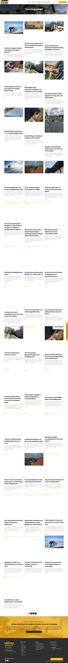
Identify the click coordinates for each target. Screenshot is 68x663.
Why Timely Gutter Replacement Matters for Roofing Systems (32, 355)
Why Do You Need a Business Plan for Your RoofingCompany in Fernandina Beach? (54, 356)
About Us (22, 644)
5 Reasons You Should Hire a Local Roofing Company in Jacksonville (53, 564)
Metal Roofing (38, 649)
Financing (39, 2)
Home (22, 643)
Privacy (59, 661)
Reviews (48, 2)
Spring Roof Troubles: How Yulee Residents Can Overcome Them (13, 564)
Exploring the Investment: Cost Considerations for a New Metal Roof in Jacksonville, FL (34, 522)
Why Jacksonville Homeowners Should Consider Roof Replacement (13, 522)
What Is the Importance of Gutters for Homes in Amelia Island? (53, 189)
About (29, 2)
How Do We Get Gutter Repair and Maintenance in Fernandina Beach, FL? (53, 274)
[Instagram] (6, 660)
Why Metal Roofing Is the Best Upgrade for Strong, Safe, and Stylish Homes (54, 95)
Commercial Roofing (39, 645)
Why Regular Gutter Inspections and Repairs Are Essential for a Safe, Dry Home (34, 89)
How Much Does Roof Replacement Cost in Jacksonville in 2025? (51, 231)
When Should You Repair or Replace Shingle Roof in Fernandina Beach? (33, 397)
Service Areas (43, 2)
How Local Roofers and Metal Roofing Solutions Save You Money (53, 312)
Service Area (23, 647)
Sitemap (62, 661)
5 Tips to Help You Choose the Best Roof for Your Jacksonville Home (54, 522)
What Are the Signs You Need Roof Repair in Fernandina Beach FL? (13, 50)
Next (38, 613)
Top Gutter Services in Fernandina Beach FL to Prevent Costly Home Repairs (13, 314)
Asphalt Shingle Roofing (40, 648)
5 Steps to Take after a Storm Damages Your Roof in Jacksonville (33, 564)
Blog (22, 653)
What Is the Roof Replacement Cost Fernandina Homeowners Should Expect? (34, 45)
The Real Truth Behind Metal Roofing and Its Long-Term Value (12, 441)
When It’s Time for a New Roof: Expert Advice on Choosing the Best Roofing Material (13, 482)
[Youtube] (8, 660)
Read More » (6, 58)
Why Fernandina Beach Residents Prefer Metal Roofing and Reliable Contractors (54, 47)
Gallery (22, 650)
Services (33, 2)
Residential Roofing (39, 643)
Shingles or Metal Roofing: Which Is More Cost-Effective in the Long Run (53, 149)
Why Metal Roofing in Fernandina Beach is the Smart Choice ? (54, 439)
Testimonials (23, 652)
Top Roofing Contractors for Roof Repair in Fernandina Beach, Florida (12, 88)
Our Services (23, 646)
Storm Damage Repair (40, 646)
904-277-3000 (54, 645)
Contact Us (23, 654)
